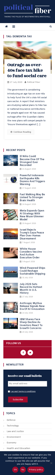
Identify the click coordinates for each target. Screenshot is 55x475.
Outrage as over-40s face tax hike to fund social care (27, 70)
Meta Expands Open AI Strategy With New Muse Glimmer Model (32, 215)
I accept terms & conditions (23, 391)
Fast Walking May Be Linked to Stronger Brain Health (32, 197)
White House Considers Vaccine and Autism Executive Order (31, 253)
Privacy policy (36, 469)
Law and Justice (15, 431)
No (22, 469)
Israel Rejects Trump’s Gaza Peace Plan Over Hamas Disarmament (32, 234)
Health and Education (18, 448)
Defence (11, 420)
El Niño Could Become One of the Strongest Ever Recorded (32, 161)
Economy (11, 442)
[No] (51, 463)
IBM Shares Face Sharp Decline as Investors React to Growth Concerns (31, 324)
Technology (13, 425)
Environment (14, 437)
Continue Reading (22, 132)
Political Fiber (33, 82)
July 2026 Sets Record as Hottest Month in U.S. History (31, 289)
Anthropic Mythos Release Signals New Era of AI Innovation (32, 306)
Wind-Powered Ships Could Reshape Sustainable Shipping (32, 271)
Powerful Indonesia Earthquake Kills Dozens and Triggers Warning (32, 180)
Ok (15, 469)
